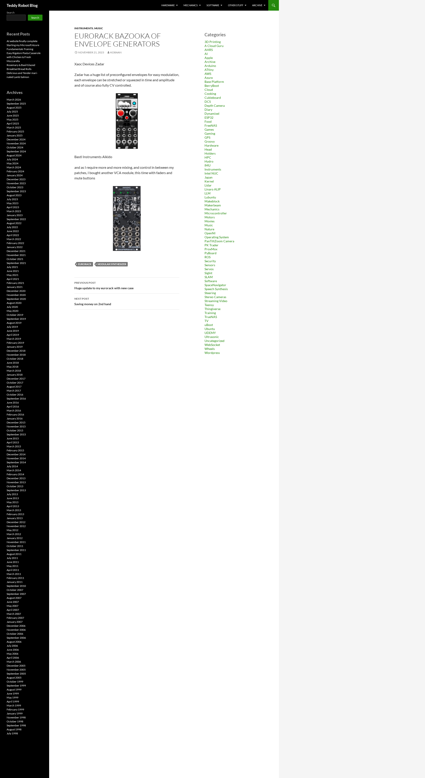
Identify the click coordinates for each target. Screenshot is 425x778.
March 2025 (14, 127)
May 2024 (12, 163)
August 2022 (14, 223)
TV (207, 321)
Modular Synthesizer (112, 264)
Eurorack (84, 264)
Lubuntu (210, 197)
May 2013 (12, 502)
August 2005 (14, 677)
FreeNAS (211, 125)
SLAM (209, 277)
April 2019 (13, 334)
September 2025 (16, 103)
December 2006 (16, 625)
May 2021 (12, 275)
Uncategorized (214, 341)
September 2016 (16, 398)
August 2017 (14, 386)
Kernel (209, 181)
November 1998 (16, 717)
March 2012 (14, 534)
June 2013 (13, 498)
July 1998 (12, 733)
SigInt (208, 273)
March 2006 (14, 661)
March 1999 (14, 705)
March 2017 (14, 390)
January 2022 (15, 247)
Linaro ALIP (213, 189)
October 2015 (15, 430)
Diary (208, 109)
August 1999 (14, 689)
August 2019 (14, 322)
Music (98, 28)
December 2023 (16, 179)
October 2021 (15, 259)
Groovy (210, 141)
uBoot (209, 325)
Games (209, 129)
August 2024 (14, 155)
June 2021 (13, 271)
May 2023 (12, 203)
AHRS (209, 50)
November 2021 (16, 255)
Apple (209, 58)
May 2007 (12, 605)
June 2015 (13, 438)
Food (208, 121)
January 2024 (15, 175)
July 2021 (12, 267)
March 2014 (14, 470)
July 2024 (12, 159)
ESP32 (209, 117)
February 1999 (15, 709)
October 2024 (15, 147)
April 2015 (13, 442)
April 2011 (13, 570)
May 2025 (12, 119)
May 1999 (12, 697)
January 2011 (15, 582)
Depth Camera (215, 105)
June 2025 (13, 115)
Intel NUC (211, 173)
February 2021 (15, 283)
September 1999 (16, 685)
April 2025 (13, 123)
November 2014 (16, 458)
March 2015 (14, 446)
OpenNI (210, 233)
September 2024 (16, 151)
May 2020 (12, 310)
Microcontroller (216, 213)
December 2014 (16, 454)
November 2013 (16, 482)
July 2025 (12, 111)
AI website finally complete (22, 41)
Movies (209, 221)
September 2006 (16, 637)
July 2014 (12, 466)
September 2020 (16, 299)
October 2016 (15, 394)
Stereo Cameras (215, 297)
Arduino (210, 66)
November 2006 (16, 629)
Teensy (209, 305)
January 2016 (15, 418)
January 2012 (15, 538)
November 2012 (16, 526)
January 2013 (15, 518)
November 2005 (16, 669)
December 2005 (16, 665)
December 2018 (16, 350)
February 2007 (15, 617)
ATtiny (209, 70)
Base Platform (214, 81)
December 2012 (16, 522)
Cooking (210, 93)
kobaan (116, 52)
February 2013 (15, 514)
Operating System (217, 237)
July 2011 (12, 558)
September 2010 (16, 586)
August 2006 (14, 641)
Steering (210, 293)
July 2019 (12, 326)
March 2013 (14, 510)
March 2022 (14, 239)
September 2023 (16, 191)
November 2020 (16, 295)
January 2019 (15, 346)
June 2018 (13, 362)
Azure (209, 78)
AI (206, 54)
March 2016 (14, 410)
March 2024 (14, 167)
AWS (208, 74)
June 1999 (13, 693)
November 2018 (16, 354)
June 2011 (13, 562)
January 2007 (15, 621)
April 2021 (13, 279)
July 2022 (12, 227)
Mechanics (191, 5)
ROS (208, 257)
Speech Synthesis (216, 289)
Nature (209, 229)
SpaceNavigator (215, 285)
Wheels (210, 349)
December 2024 (16, 139)
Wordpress (212, 353)
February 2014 (15, 474)
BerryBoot (212, 85)
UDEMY (210, 333)
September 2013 (16, 490)
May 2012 (12, 530)
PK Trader (211, 245)
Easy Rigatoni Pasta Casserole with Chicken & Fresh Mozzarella (24, 57)
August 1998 (14, 729)
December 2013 (16, 478)
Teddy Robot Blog (22, 5)
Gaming (210, 133)
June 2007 (13, 601)
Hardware (168, 5)
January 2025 (15, 135)
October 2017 (15, 382)
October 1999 (15, 681)
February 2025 (15, 131)
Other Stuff (235, 5)
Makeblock (212, 201)
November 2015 (16, 426)
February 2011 (15, 578)
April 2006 (13, 657)
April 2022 (13, 235)
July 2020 (12, 306)
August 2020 (14, 303)
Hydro (209, 161)
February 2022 (15, 243)
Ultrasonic (212, 337)
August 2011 (14, 554)
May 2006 (12, 653)
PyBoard (210, 253)
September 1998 (16, 725)
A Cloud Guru (214, 46)
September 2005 (16, 673)
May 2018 (12, 366)
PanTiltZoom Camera (219, 241)
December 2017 (16, 378)
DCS (208, 101)
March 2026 (14, 99)
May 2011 (12, 566)
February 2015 (15, 450)
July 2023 (12, 199)
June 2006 (13, 649)
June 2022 (13, 231)
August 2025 (14, 107)
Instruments (83, 28)
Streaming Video (216, 301)
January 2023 (15, 215)
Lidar (208, 185)
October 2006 (15, 633)
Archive (257, 5)
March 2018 (14, 370)
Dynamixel (212, 113)
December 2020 (16, 291)
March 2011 (14, 574)
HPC (208, 157)
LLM (208, 193)
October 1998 (15, 721)
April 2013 (13, 506)
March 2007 (14, 613)
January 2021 (15, 287)
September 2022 (16, 219)
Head (208, 149)
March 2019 (14, 338)
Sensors (210, 265)
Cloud (209, 89)
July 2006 (12, 645)
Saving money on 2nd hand (92, 301)
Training (210, 313)
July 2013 (12, 494)
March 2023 (14, 211)
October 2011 (15, 546)
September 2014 (16, 462)
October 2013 (15, 486)
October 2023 (15, 187)
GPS (207, 137)
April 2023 (13, 207)
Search (11, 12)
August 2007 (14, 598)
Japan (208, 177)
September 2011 (16, 550)
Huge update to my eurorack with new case (103, 285)
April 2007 (13, 609)
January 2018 (15, 374)
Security (210, 261)
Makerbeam (213, 205)
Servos (209, 269)
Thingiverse (212, 309)
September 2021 (16, 263)
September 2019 (16, 318)
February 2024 (15, 171)
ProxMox (211, 249)
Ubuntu (210, 329)
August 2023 (14, 195)
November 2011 (16, 542)
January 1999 (15, 713)
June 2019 (13, 330)
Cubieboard (213, 97)
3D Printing (213, 42)
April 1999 (13, 701)
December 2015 (16, 422)
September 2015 (16, 434)
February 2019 (15, 342)
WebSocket (212, 345)
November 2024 (16, 143)
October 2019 (15, 314)
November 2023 (16, 183)
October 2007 (15, 590)
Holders (210, 153)
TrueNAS (211, 317)
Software (213, 5)
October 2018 (15, 358)
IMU (208, 165)
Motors (210, 217)
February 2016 (15, 414)
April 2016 (13, 406)
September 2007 (16, 594)
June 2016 (13, 402)
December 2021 (16, 251)
